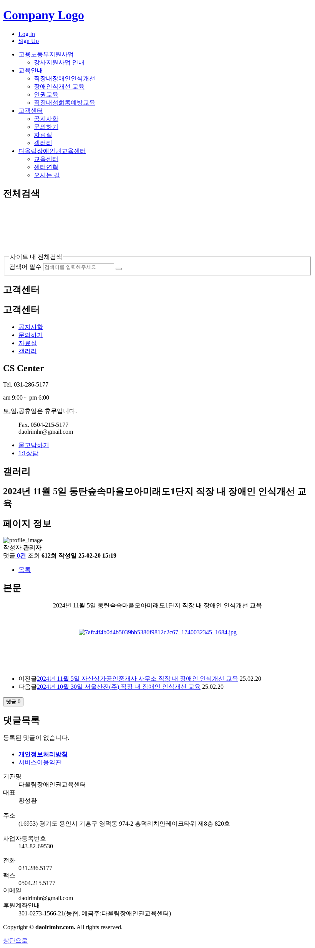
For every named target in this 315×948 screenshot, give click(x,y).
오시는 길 (47, 175)
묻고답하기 (33, 445)
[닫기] (25, 249)
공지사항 (46, 118)
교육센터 (46, 159)
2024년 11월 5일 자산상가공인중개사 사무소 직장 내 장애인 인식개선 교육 (137, 678)
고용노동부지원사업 (46, 54)
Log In (26, 34)
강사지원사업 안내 (59, 62)
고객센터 (30, 110)
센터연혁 (46, 167)
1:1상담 (28, 453)
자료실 (43, 135)
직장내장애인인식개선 (64, 78)
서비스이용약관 (39, 762)
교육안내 (30, 70)
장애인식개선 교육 (59, 86)
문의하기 (46, 126)
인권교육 (46, 94)
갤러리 (43, 143)
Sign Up (28, 41)
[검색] (119, 269)
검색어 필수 (25, 266)
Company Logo (43, 15)
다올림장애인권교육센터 (52, 151)
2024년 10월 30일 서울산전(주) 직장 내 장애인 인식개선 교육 (119, 686)
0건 (21, 555)
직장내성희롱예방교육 (64, 102)
